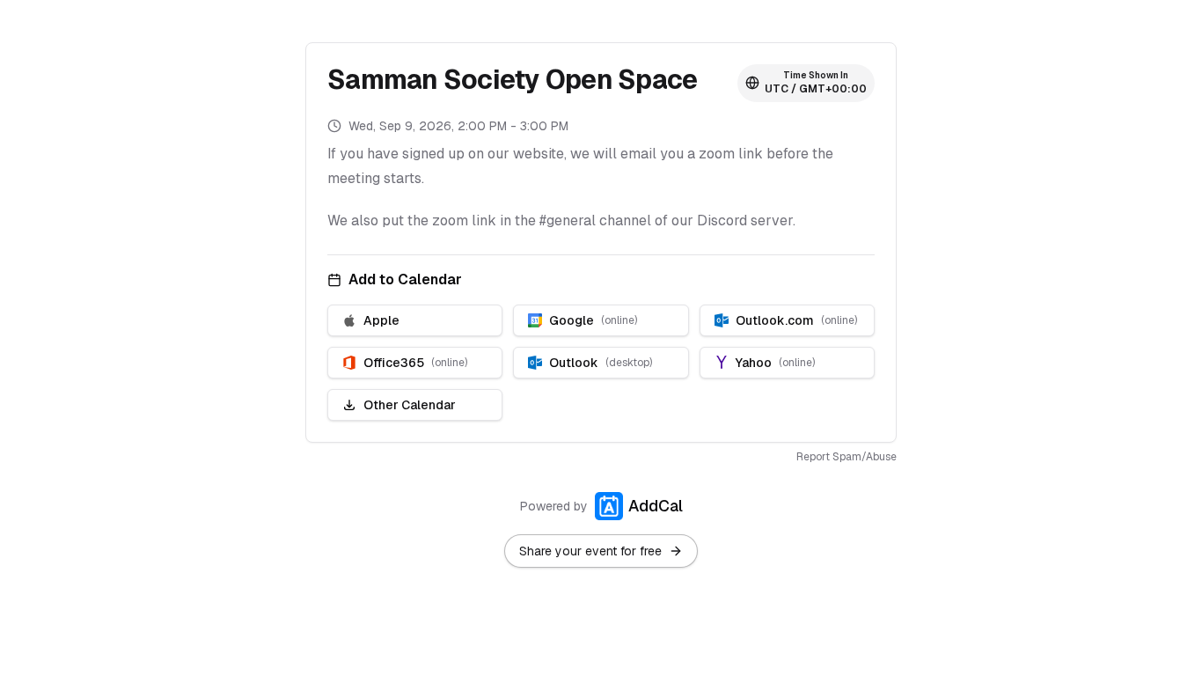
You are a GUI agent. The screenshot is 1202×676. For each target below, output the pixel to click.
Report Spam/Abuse (846, 457)
